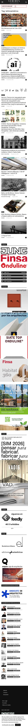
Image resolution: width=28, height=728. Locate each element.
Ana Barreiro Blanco (12, 631)
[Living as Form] (14, 227)
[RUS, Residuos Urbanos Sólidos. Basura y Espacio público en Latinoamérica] (14, 206)
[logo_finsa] (14, 258)
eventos (3, 233)
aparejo (3, 95)
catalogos (3, 25)
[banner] (14, 494)
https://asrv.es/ (9, 653)
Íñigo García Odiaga (12, 637)
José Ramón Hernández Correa (14, 619)
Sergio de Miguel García (13, 675)
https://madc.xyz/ (10, 628)
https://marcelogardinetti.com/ (12, 659)
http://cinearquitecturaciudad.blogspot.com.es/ (14, 609)
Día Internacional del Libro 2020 (11, 28)
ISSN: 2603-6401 (5, 710)
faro (2, 148)
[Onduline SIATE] (14, 347)
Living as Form (6, 235)
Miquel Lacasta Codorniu (13, 613)
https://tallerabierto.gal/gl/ (11, 634)
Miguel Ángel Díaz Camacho (14, 625)
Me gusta (24, 272)
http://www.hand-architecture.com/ (12, 678)
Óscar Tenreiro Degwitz (13, 644)
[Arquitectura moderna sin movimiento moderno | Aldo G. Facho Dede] (14, 142)
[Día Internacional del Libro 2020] (14, 20)
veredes (2, 30)
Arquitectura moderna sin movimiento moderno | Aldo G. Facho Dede (13, 151)
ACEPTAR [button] (18, 724)
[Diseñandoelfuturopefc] (14, 419)
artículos (3, 190)
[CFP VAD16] (14, 471)
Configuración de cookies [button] (8, 725)
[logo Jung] (14, 250)
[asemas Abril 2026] (14, 324)
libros (3, 45)
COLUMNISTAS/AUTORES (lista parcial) (10, 603)
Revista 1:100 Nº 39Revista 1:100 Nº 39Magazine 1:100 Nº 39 (13, 172)
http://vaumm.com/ (10, 640)
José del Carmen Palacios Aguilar (15, 662)
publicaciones (4, 169)
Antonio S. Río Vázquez (13, 650)
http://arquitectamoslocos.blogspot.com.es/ (14, 622)
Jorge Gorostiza (11, 606)
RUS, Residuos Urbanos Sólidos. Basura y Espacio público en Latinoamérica (13, 215)
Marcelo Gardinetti (12, 656)
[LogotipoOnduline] (14, 265)
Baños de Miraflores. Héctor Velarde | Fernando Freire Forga (13, 194)
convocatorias (4, 70)
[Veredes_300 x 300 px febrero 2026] (14, 395)
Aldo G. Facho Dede (5, 153)
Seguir (24, 275)
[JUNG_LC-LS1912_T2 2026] (14, 300)
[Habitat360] (14, 370)
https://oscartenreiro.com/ (11, 647)
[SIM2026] (14, 448)
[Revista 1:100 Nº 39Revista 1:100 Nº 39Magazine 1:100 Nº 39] (14, 163)
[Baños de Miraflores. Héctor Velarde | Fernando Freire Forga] (14, 184)
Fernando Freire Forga (5, 196)
